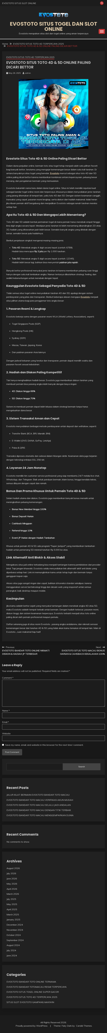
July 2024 (11, 950)
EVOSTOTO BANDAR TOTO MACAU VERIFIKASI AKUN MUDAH (40, 800)
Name (6, 710)
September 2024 (15, 940)
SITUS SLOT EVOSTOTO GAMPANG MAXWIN (30, 1002)
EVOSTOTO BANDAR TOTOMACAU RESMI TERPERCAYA (37, 986)
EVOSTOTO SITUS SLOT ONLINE (19, 3)
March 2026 (13, 893)
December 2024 (15, 924)
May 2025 (12, 904)
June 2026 (12, 878)
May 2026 (12, 883)
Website (6, 733)
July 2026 (11, 873)
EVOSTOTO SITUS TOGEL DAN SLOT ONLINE (53, 26)
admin (28, 73)
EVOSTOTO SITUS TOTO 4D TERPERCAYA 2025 (30, 57)
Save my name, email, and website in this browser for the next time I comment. (44, 744)
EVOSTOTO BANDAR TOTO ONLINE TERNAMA (31, 981)
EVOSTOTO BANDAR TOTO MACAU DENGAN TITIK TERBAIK (39, 810)
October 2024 (14, 935)
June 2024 (12, 955)
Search (81, 766)
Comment (7, 677)
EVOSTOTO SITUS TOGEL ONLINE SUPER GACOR (33, 991)
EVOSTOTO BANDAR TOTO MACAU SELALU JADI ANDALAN (39, 805)
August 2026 (13, 868)
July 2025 (11, 899)
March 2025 (13, 914)
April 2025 (12, 909)
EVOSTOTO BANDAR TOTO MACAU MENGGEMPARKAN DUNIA (40, 815)
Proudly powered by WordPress (32, 1025)
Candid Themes (84, 1025)
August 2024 (13, 945)
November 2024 (15, 929)
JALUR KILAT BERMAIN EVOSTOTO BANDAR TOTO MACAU (38, 794)
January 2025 (13, 919)
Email (5, 722)
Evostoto (54, 173)
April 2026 (12, 888)
